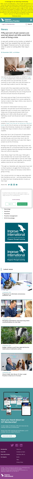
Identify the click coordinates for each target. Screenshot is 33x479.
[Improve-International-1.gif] (16, 232)
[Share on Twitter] (9, 184)
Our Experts (4, 457)
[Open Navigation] (31, 20)
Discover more (7, 436)
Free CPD (3, 451)
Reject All (11, 203)
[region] (16, 198)
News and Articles (5, 454)
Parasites (7, 213)
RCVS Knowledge (9, 218)
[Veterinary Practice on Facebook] (17, 445)
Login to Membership (8, 24)
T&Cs (17, 459)
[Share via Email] (16, 184)
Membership (4, 449)
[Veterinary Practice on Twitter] (12, 445)
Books (17, 457)
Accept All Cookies (22, 203)
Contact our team (20, 451)
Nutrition (7, 211)
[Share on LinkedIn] (14, 184)
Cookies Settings (16, 199)
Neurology (7, 209)
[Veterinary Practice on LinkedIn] (21, 445)
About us (18, 449)
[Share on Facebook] (11, 184)
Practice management (10, 216)
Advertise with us (20, 454)
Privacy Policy (19, 462)
